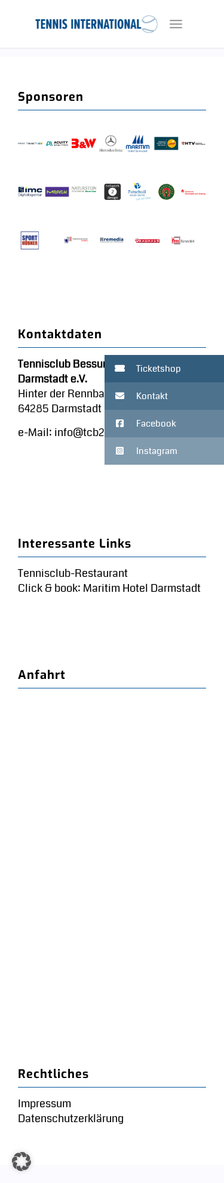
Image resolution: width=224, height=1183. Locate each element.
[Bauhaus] (147, 240)
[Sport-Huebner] (30, 240)
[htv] (193, 143)
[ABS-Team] (30, 143)
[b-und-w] (84, 143)
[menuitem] (175, 24)
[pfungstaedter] (166, 192)
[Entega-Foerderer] (166, 143)
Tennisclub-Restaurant (73, 573)
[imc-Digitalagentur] (30, 192)
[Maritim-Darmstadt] (137, 143)
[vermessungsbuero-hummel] (76, 240)
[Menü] (176, 24)
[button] (164, 368)
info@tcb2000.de (96, 432)
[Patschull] (139, 192)
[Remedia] (112, 240)
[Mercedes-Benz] (111, 143)
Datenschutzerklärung (71, 1118)
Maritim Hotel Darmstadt (141, 588)
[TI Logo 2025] (96, 24)
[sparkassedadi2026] (193, 192)
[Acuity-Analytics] (57, 143)
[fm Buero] (183, 240)
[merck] (57, 192)
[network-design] (112, 192)
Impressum (44, 1103)
